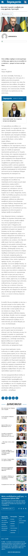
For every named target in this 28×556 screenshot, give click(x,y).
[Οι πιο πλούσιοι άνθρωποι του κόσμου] (22, 419)
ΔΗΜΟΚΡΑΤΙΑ (12, 36)
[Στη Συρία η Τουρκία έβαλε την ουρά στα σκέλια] (22, 462)
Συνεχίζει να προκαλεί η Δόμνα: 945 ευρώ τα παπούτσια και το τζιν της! (7, 435)
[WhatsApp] (13, 398)
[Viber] (9, 398)
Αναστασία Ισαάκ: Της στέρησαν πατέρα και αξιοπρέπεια (12, 120)
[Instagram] (21, 508)
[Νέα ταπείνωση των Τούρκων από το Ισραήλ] (22, 411)
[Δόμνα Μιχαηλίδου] (22, 436)
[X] (6, 398)
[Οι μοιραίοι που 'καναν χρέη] (22, 487)
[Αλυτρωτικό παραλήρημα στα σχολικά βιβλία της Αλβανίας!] (22, 470)
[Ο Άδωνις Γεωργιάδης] (22, 428)
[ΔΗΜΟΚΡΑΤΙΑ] (4, 36)
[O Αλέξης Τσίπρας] (22, 444)
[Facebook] (2, 398)
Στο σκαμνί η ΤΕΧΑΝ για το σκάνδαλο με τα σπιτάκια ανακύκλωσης (7, 477)
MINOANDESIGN (16, 552)
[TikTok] (23, 508)
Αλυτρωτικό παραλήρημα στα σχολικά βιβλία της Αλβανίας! (7, 469)
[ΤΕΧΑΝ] (22, 479)
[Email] (16, 398)
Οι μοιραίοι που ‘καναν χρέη (8, 484)
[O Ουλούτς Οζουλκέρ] (22, 453)
